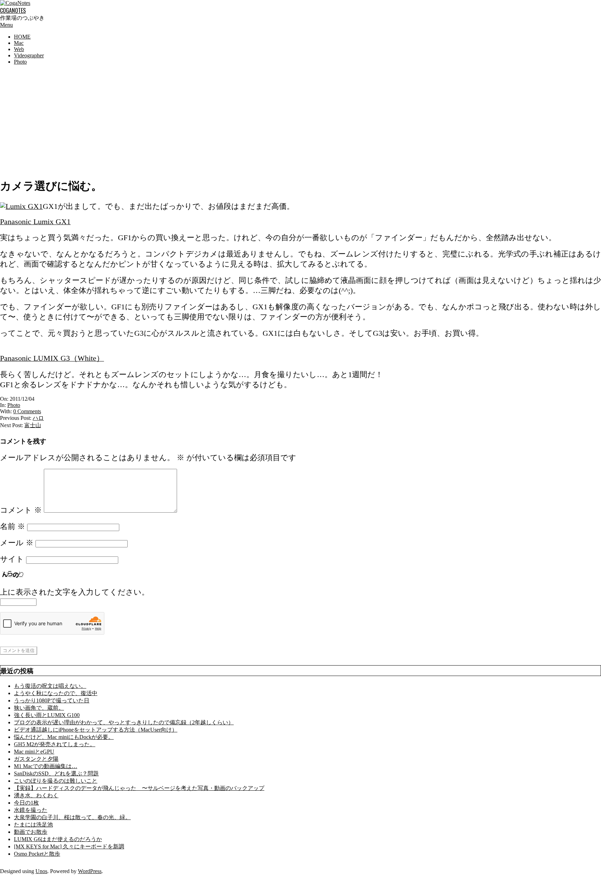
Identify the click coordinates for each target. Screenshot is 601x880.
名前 (12, 526)
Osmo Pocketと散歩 (37, 854)
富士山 (32, 425)
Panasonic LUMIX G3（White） (52, 358)
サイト (12, 559)
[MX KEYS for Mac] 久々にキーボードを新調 (69, 846)
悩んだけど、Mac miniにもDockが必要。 (64, 737)
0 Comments (27, 411)
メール (16, 543)
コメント (21, 510)
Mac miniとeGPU (34, 752)
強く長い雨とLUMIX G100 (47, 715)
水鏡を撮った (30, 810)
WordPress (90, 871)
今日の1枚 (26, 803)
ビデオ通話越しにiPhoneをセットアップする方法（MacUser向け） (95, 730)
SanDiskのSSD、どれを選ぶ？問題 (56, 773)
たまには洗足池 (33, 825)
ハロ (38, 418)
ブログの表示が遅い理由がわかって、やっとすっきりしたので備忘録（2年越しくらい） (124, 722)
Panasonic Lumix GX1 (35, 222)
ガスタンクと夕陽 (36, 759)
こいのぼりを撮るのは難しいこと (55, 781)
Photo (13, 405)
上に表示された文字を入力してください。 (74, 592)
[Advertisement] (300, 119)
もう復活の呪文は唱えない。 (50, 686)
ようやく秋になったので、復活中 (55, 693)
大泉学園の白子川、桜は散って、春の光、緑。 (72, 817)
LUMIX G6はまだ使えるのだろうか (58, 839)
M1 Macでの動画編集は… (45, 766)
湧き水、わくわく (36, 795)
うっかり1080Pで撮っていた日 (51, 700)
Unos (41, 871)
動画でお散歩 (30, 832)
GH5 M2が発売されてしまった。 (54, 744)
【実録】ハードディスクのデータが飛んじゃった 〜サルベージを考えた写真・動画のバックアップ (139, 788)
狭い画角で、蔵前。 (39, 708)
